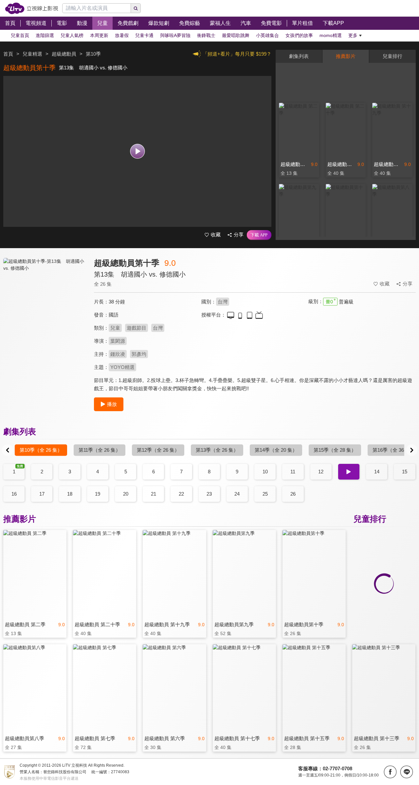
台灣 (223, 301)
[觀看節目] (137, 151)
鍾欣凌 (117, 354)
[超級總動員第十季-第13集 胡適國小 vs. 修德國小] (44, 316)
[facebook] (390, 771)
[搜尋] (136, 8)
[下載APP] (259, 235)
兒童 (115, 328)
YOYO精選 (122, 367)
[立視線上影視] (31, 8)
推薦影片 (345, 56)
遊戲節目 (136, 328)
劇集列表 (299, 56)
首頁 (8, 54)
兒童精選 (32, 54)
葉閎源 (117, 341)
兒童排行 (392, 56)
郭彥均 (139, 354)
